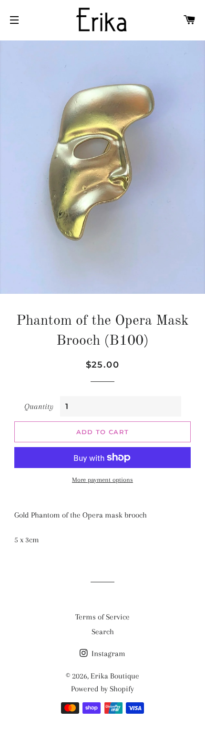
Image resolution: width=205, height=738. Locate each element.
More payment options (102, 479)
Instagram (107, 653)
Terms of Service (102, 616)
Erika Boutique (115, 675)
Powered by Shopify (102, 688)
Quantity (38, 406)
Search (103, 631)
